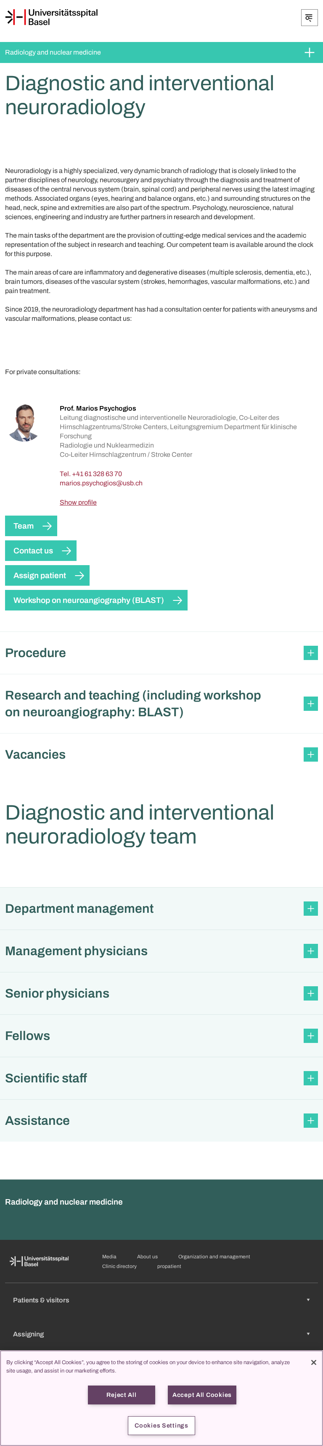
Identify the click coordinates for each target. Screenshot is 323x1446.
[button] (161, 652)
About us (147, 1257)
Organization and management (214, 1257)
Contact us (33, 550)
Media (109, 1257)
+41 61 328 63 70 (97, 473)
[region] (161, 1398)
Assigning (28, 1334)
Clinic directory (119, 1266)
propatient (169, 1266)
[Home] (51, 17)
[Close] (313, 1362)
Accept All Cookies (202, 1394)
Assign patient (39, 575)
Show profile (78, 502)
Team (23, 525)
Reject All (121, 1394)
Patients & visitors (41, 1300)
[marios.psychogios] (101, 483)
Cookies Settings (161, 1425)
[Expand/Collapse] (309, 17)
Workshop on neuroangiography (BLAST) (88, 600)
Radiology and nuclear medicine (53, 52)
